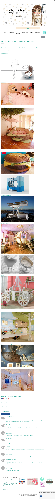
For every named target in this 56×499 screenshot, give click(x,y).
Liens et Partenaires (14, 482)
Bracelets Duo (5, 489)
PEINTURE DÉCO (25, 32)
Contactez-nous (14, 479)
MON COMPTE (38, 32)
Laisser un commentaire (5, 413)
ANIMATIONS (11, 32)
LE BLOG (31, 32)
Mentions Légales (14, 483)
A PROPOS (5, 32)
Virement (20, 485)
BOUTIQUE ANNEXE (18, 33)
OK (40, 496)
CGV (12, 484)
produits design (4, 406)
